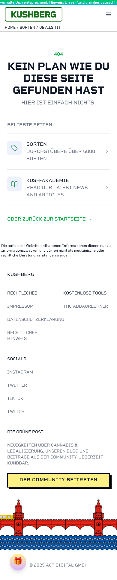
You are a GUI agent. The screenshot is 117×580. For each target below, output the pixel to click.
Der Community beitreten (59, 479)
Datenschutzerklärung (35, 319)
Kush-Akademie (47, 180)
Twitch (15, 411)
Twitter (17, 385)
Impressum (20, 306)
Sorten (36, 144)
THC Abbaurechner (85, 306)
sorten (27, 27)
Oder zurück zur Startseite (49, 219)
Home (10, 27)
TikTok (15, 398)
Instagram (20, 372)
